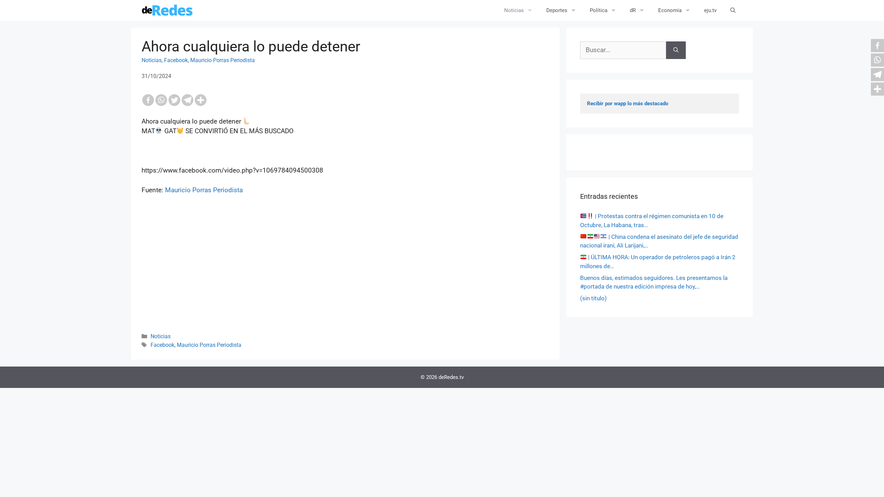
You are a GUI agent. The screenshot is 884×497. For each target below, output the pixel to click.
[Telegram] (187, 100)
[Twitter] (174, 100)
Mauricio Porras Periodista (222, 60)
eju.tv (710, 10)
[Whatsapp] (161, 100)
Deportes (556, 10)
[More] (200, 100)
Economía (670, 10)
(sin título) (593, 298)
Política (598, 10)
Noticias (514, 10)
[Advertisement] (345, 273)
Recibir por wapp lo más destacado (627, 103)
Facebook (176, 60)
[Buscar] (676, 50)
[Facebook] (148, 100)
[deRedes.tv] (167, 10)
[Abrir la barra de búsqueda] (732, 10)
